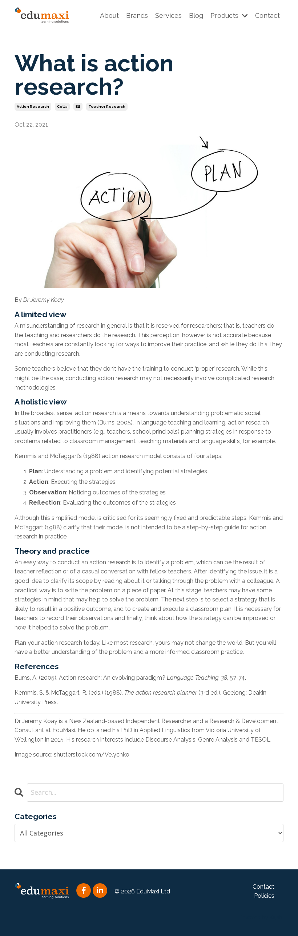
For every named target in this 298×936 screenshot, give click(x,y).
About (109, 15)
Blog (196, 15)
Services (168, 15)
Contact (267, 15)
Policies (264, 895)
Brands (137, 15)
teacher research (106, 106)
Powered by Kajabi (261, 917)
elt (78, 106)
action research (33, 106)
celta (62, 106)
